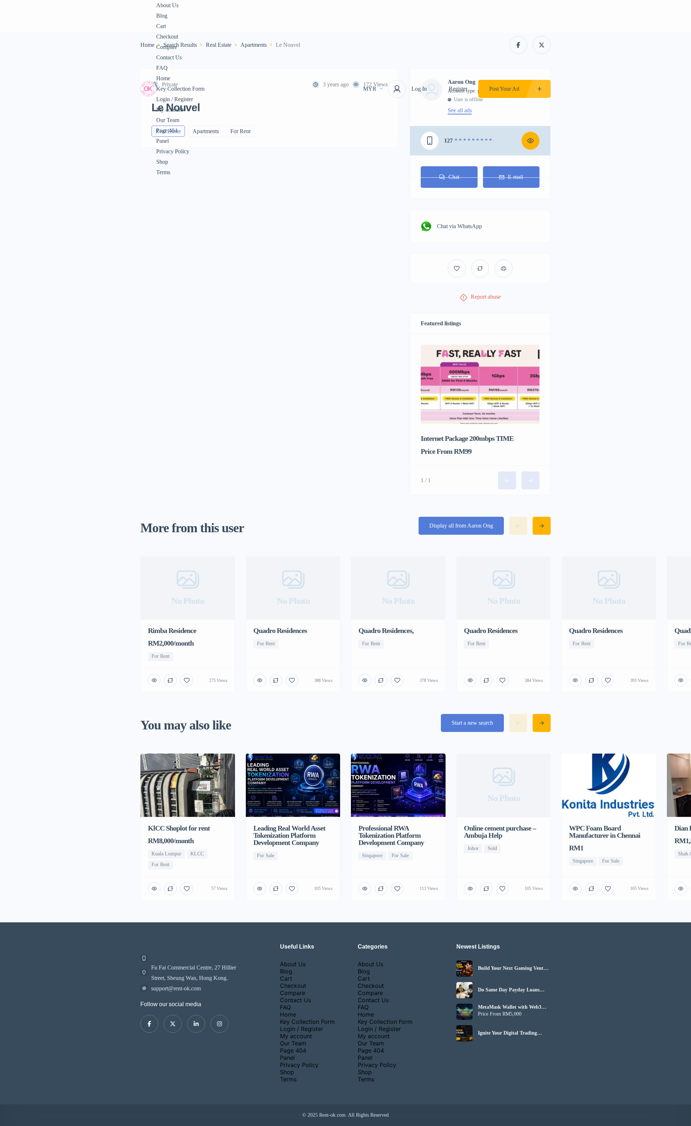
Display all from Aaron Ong (461, 526)
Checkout (167, 36)
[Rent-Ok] (148, 89)
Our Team (167, 120)
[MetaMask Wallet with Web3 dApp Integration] (464, 1012)
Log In (419, 89)
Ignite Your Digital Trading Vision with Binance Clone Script (514, 1033)
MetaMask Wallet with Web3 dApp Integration (509, 1007)
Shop (162, 162)
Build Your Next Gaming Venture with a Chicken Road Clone (514, 968)
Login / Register (174, 99)
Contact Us (169, 57)
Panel (162, 141)
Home (163, 78)
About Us (167, 5)
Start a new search (472, 723)
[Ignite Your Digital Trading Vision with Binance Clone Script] (464, 1033)
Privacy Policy (172, 151)
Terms (163, 172)
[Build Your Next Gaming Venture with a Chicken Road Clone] (464, 968)
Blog (161, 16)
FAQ (162, 68)
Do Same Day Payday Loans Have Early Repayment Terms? (512, 989)
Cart (161, 26)
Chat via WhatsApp (459, 226)
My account (169, 110)
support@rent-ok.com (176, 988)
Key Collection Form (180, 89)
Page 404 (166, 130)
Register (458, 89)
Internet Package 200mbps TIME (467, 438)
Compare (166, 47)
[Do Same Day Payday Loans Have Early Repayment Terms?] (464, 990)
